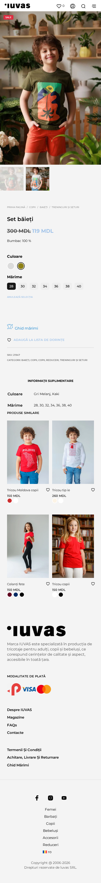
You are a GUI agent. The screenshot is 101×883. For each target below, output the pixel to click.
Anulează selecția (20, 296)
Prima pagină (16, 207)
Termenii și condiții (24, 750)
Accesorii (50, 837)
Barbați (50, 816)
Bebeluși (50, 830)
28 (11, 286)
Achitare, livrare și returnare (33, 757)
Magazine (15, 717)
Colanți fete (16, 584)
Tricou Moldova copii (23, 490)
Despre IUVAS (19, 709)
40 (79, 286)
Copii (32, 207)
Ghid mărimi (26, 328)
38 (68, 286)
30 (23, 286)
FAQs (12, 725)
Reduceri (52, 360)
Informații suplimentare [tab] (51, 381)
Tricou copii (61, 584)
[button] (60, 6)
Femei (50, 809)
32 (34, 286)
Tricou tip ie (61, 490)
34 (45, 286)
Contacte (15, 732)
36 (56, 286)
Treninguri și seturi (65, 207)
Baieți (44, 207)
